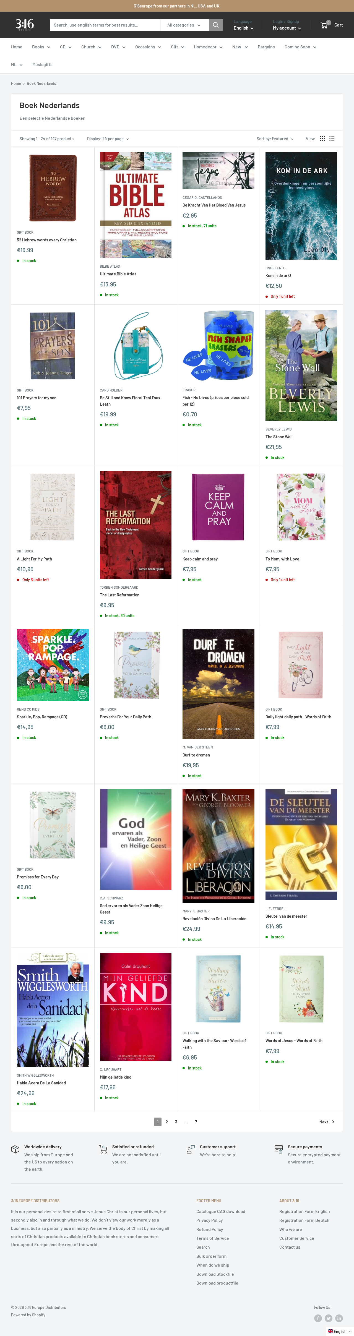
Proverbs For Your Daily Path (125, 716)
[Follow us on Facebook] (318, 1318)
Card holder (111, 390)
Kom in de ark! (278, 275)
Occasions (145, 46)
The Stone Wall (279, 436)
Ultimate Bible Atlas (118, 273)
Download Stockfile (215, 1274)
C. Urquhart (110, 1069)
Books (38, 46)
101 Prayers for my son (36, 397)
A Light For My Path (34, 558)
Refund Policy (209, 1229)
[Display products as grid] (322, 138)
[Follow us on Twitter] (328, 1318)
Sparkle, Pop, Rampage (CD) (42, 716)
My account (285, 27)
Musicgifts (42, 64)
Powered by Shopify (28, 1314)
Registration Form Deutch (304, 1220)
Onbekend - (276, 268)
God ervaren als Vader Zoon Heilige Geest (131, 908)
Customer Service (296, 1238)
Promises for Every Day (38, 876)
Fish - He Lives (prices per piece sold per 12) (216, 400)
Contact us (289, 1246)
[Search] (216, 25)
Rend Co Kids (28, 709)
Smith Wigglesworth (35, 1075)
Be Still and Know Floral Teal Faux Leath (130, 400)
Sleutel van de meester (286, 916)
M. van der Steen (198, 747)
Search (203, 1246)
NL (14, 64)
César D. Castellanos (202, 197)
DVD (115, 46)
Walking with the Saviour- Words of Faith (214, 1043)
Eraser (189, 390)
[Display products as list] (331, 138)
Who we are (290, 1229)
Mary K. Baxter (196, 911)
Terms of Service (212, 1238)
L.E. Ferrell (276, 908)
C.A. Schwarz (111, 898)
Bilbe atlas (110, 266)
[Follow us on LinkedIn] (339, 1318)
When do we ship (212, 1264)
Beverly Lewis (279, 429)
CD (63, 46)
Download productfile (217, 1282)
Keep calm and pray (200, 558)
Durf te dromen (196, 754)
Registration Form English (304, 1211)
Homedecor (205, 46)
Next (323, 1121)
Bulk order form (211, 1256)
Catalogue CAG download (220, 1211)
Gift (174, 46)
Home (16, 46)
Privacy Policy (209, 1220)
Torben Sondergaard (119, 587)
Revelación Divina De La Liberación (214, 918)
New (237, 46)
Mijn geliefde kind (115, 1076)
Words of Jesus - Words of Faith (294, 1040)
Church (88, 46)
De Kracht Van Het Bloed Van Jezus (214, 204)
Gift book (25, 232)
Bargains (266, 46)
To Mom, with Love (282, 558)
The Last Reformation (119, 594)
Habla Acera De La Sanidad (41, 1082)
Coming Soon (297, 46)
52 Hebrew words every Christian (47, 239)
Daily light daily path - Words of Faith (298, 716)
